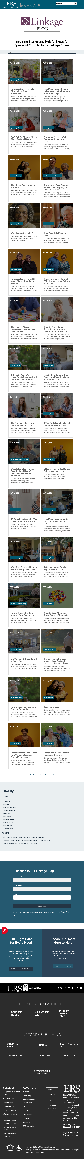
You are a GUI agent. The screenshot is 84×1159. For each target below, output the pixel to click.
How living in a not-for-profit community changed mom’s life (23, 837)
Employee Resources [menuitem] (52, 1108)
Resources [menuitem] (27, 1110)
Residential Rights (72, 1150)
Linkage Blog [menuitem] (27, 1114)
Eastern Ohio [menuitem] (16, 1055)
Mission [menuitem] (26, 1092)
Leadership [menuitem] (27, 1096)
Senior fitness (8, 829)
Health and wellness (10, 807)
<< (30, 774)
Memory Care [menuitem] (8, 1102)
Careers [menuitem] (26, 1118)
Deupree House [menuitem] (16, 1013)
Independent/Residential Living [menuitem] (12, 1093)
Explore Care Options (21, 969)
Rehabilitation (7, 825)
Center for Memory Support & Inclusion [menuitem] (10, 1122)
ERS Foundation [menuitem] (28, 1126)
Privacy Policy (65, 912)
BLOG (60, 988)
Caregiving (6, 801)
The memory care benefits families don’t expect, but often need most (26, 840)
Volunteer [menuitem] (26, 1122)
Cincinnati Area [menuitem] (13, 1045)
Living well (6, 813)
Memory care (7, 816)
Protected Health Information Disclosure (48, 1150)
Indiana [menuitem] (43, 1045)
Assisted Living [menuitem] (8, 1098)
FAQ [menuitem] (24, 1106)
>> (48, 774)
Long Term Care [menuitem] (8, 1106)
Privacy (28, 1150)
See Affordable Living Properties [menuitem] (42, 1072)
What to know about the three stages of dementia (20, 843)
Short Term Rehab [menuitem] (9, 1110)
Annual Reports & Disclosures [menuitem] (29, 1101)
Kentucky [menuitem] (69, 1055)
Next (52, 774)
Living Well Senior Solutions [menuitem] (9, 1135)
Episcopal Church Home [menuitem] (64, 1013)
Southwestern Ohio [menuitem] (69, 1045)
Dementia (6, 804)
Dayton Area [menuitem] (43, 1055)
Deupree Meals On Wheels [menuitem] (9, 1128)
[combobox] (65, 3)
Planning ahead (8, 819)
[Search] (75, 3)
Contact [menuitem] (52, 1089)
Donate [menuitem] (52, 1095)
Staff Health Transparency (36, 1152)
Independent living (9, 810)
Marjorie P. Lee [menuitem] (41, 1013)
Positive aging (8, 822)
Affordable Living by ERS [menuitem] (10, 1115)
